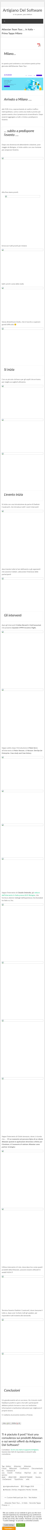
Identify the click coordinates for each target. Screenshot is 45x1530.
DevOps (14, 1490)
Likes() (6, 1423)
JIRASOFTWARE (26, 1477)
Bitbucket (13, 1468)
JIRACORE (12, 1477)
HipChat (27, 1473)
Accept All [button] (20, 1525)
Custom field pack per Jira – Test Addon (21, 1497)
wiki (27, 1479)
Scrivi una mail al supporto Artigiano (24, 1450)
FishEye (18, 1473)
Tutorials (34, 1490)
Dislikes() (16, 1423)
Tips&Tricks (18, 1479)
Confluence (24, 1468)
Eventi (10, 1473)
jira (35, 1473)
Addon (8, 1466)
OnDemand (6, 1479)
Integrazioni (22, 1490)
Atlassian (17, 1466)
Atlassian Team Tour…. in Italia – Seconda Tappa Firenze (21, 1504)
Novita (38, 1477)
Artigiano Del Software (22, 10)
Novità (28, 1490)
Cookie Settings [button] (9, 1525)
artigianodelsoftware (12, 1486)
